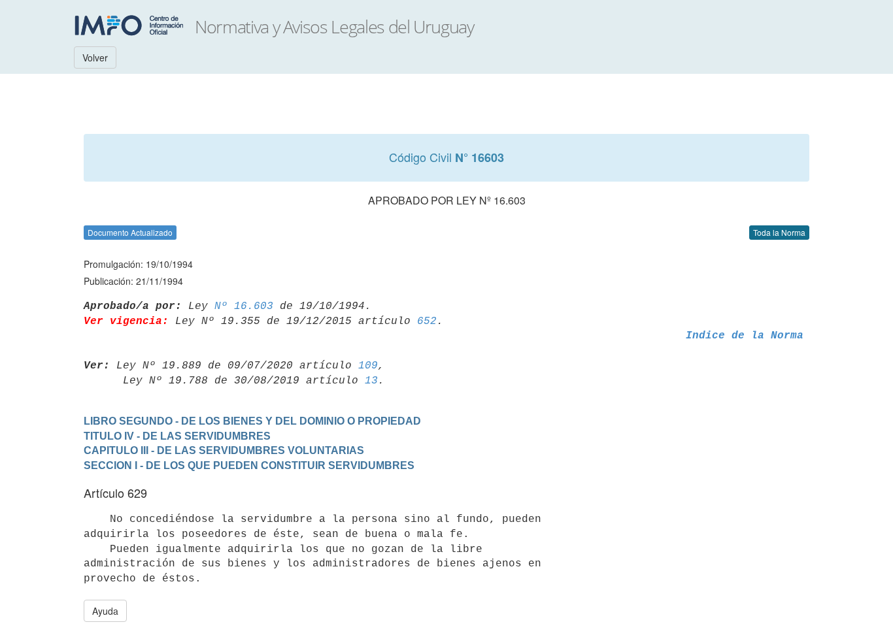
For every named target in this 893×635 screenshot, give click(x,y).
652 (427, 321)
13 (371, 381)
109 (368, 366)
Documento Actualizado (130, 232)
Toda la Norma (779, 232)
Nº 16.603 (243, 306)
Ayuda (105, 610)
